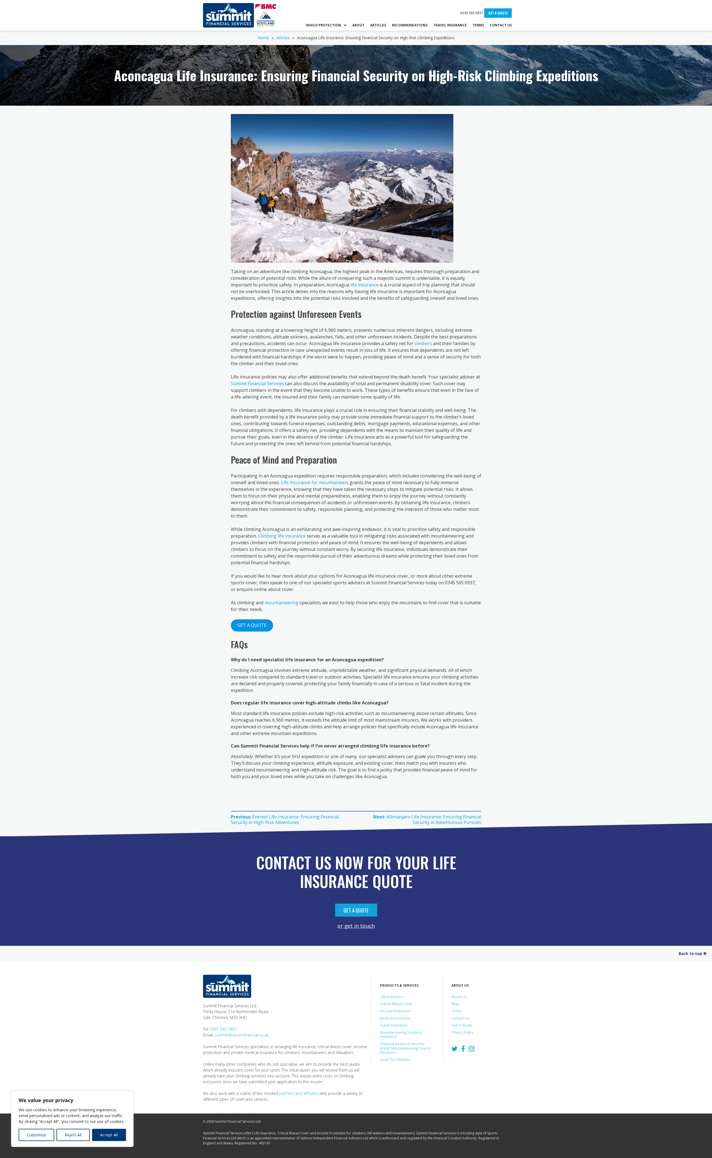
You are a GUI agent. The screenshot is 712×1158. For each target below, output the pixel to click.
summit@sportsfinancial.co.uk (241, 1035)
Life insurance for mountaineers (314, 482)
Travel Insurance (393, 1025)
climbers (423, 343)
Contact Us (460, 1018)
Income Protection (395, 1010)
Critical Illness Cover (396, 1003)
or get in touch (356, 925)
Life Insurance (392, 996)
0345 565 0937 (471, 13)
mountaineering (281, 603)
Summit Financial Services (228, 15)
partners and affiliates (298, 1093)
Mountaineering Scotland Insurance (401, 1034)
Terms (456, 1010)
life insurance (364, 285)
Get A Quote (498, 13)
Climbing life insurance (282, 536)
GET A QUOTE (251, 625)
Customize (36, 1134)
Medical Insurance (395, 1018)
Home (263, 37)
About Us (458, 996)
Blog (454, 1003)
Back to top (691, 953)
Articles (283, 37)
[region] (72, 1119)
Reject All (73, 1134)
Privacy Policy (462, 1032)
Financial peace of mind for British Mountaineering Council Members (405, 1048)
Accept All (109, 1134)
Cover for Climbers (395, 1059)
